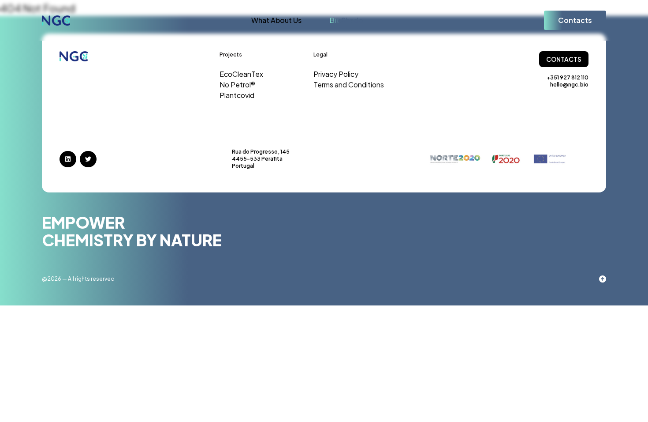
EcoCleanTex (241, 74)
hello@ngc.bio (569, 84)
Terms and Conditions (348, 84)
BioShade (346, 20)
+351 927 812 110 (567, 77)
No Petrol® (237, 84)
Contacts (575, 20)
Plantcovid (237, 95)
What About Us (276, 20)
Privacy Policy (335, 74)
